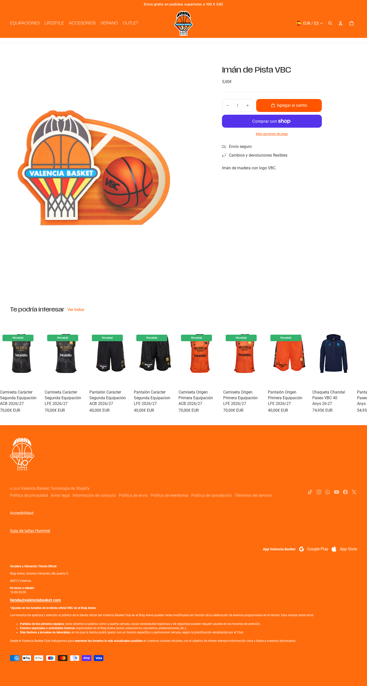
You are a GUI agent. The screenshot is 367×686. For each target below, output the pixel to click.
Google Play (317, 549)
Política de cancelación (211, 495)
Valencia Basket (35, 488)
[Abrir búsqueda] (330, 23)
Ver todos (75, 309)
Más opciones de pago (272, 134)
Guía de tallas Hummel (30, 530)
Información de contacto (94, 495)
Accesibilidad (21, 513)
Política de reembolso (169, 495)
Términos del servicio (253, 495)
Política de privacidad (29, 495)
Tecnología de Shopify (70, 488)
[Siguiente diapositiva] (351, 366)
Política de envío (133, 495)
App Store (348, 549)
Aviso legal (60, 495)
